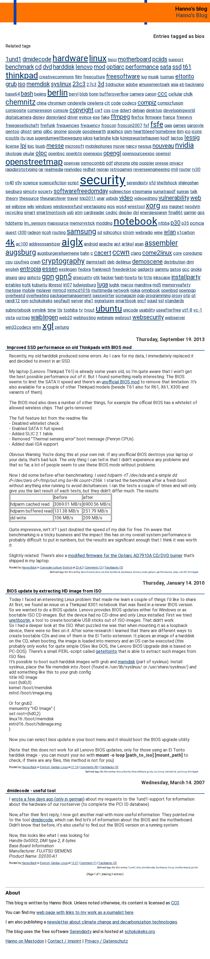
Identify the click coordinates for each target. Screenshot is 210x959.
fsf (146, 125)
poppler (146, 163)
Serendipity (81, 931)
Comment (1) (88, 863)
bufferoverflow (114, 94)
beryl (73, 94)
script (73, 182)
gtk (96, 277)
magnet (176, 206)
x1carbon (186, 232)
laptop (177, 138)
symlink (39, 310)
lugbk (114, 285)
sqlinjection (120, 191)
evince (85, 117)
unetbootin (19, 620)
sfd (152, 182)
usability (147, 310)
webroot (123, 317)
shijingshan (188, 182)
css (107, 110)
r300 (22, 232)
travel (72, 198)
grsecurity (82, 277)
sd (99, 232)
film (78, 76)
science (30, 182)
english (12, 269)
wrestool (136, 206)
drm (190, 262)
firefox (137, 117)
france (169, 117)
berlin (57, 92)
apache (106, 244)
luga (102, 284)
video (126, 197)
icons (197, 131)
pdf (109, 163)
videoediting (146, 198)
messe (55, 145)
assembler (161, 243)
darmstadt (96, 262)
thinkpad (21, 75)
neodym (192, 206)
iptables (13, 285)
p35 (185, 223)
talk (193, 191)
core (177, 253)
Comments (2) (94, 567)
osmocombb (93, 163)
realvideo (73, 169)
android (91, 244)
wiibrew (18, 206)
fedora (84, 269)
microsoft (74, 146)
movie (119, 146)
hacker (107, 277)
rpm (24, 300)
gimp (37, 131)
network (121, 290)
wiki (30, 206)
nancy (131, 146)
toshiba (70, 310)
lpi (23, 145)
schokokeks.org (140, 931)
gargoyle (195, 125)
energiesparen (153, 212)
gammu (162, 269)
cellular (175, 94)
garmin (190, 212)
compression (39, 110)
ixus (30, 138)
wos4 (121, 206)
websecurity (148, 317)
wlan (170, 232)
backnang (194, 84)
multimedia (101, 290)
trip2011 (87, 198)
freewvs (184, 117)
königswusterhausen (139, 138)
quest (11, 232)
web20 (65, 317)
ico (188, 131)
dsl (136, 212)
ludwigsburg (84, 285)
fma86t (175, 212)
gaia (168, 125)
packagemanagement (71, 295)
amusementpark (154, 84)
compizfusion (170, 103)
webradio (144, 232)
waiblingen (44, 317)
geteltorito (106, 651)
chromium (57, 103)
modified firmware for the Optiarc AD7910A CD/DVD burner (125, 555)
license (12, 146)
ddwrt (125, 110)
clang (136, 253)
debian (138, 110)
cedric (112, 212)
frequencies (67, 125)
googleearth (94, 131)
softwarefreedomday (81, 191)
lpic (30, 146)
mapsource (58, 223)
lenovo (84, 66)
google (74, 131)
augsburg (20, 252)
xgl (48, 326)
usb (70, 212)
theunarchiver (53, 198)
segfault (62, 300)
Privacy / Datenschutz (106, 941)
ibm (180, 131)
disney (39, 117)
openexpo (92, 153)
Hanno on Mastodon (24, 941)
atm (79, 212)
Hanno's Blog (191, 15)
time (51, 310)
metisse (13, 290)
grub (11, 84)
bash (27, 93)
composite (15, 110)
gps (201, 212)
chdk (188, 94)
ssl (161, 300)
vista (10, 317)
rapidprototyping (21, 169)
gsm (128, 131)
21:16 (74, 767)
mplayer (43, 290)
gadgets (146, 269)
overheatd (15, 295)
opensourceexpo (138, 153)
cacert (102, 252)
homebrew (166, 131)
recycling (14, 212)
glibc (47, 131)
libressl (55, 285)
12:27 (74, 863)
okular (28, 153)
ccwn (121, 252)
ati (181, 84)
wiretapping (94, 206)
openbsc (56, 153)
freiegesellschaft (22, 125)
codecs (129, 103)
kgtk (26, 285)
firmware (153, 117)
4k (10, 242)
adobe (132, 84)
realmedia (54, 169)
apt (117, 244)
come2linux (157, 252)
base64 (12, 94)
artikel (128, 244)
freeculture (94, 76)
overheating (37, 295)
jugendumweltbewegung (58, 138)
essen (50, 268)
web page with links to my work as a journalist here (84, 912)
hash (119, 277)
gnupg (11, 277)
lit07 (67, 285)
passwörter (104, 295)
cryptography (63, 261)
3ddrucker (115, 84)
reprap (103, 169)
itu (23, 138)
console (60, 110)
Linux (64, 767)
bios (97, 571)
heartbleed (143, 131)
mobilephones (98, 146)
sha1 (88, 300)
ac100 (22, 244)
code (116, 103)
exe (96, 117)
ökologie (13, 153)
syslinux (61, 84)
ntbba (164, 223)
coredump (192, 253)
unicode (130, 310)
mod (99, 66)
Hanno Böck (29, 567)
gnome (60, 131)
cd (38, 66)
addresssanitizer (44, 244)
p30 (175, 222)
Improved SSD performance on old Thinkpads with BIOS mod (69, 347)
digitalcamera (18, 117)
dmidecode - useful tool (31, 790)
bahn (84, 253)
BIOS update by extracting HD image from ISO (54, 591)
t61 (187, 66)
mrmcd (59, 290)
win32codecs (18, 327)
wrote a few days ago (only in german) (47, 799)
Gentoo (55, 767)
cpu (9, 262)
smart (29, 212)
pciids (159, 59)
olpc (41, 153)
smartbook (125, 300)
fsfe (156, 124)
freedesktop (124, 269)
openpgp (187, 290)
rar (41, 169)
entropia (30, 268)
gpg (22, 277)
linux (98, 58)
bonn (93, 94)
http (148, 277)
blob (84, 94)
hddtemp (14, 223)
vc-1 (197, 310)
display (125, 212)
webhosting (84, 317)
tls (59, 310)
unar (101, 198)
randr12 (12, 300)
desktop (154, 110)
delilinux (123, 262)
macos (127, 285)
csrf (99, 110)
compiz (147, 102)
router (185, 169)
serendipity (137, 182)
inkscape (161, 277)
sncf (141, 300)
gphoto (34, 277)
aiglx (72, 242)
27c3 (92, 84)
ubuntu (109, 308)
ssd (177, 66)
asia (174, 84)
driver (72, 117)
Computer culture (51, 567)
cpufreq (21, 262)
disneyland (56, 117)
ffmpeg (120, 116)
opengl (112, 153)
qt (193, 295)
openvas (72, 163)
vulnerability (174, 197)
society (45, 191)
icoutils (12, 138)
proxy (177, 295)
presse (161, 163)
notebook (135, 221)
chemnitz (20, 102)
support (175, 59)
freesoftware (123, 76)
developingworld (179, 110)
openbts (74, 153)
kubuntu (39, 285)
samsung (81, 231)
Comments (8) (89, 767)
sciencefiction (52, 182)
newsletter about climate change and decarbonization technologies (112, 922)
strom (128, 232)
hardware (70, 58)
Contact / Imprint (64, 941)
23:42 (79, 567)
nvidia (184, 145)
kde (115, 138)
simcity (30, 191)
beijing (40, 94)
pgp (141, 295)
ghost (26, 131)
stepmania (142, 191)
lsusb (40, 146)
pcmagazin (126, 295)
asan (139, 244)
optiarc (115, 66)
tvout (89, 310)
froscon (108, 125)
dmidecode (36, 59)
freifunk (47, 125)
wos (111, 206)
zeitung (62, 327)
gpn (48, 276)
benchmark (19, 66)
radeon (34, 232)
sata (165, 66)
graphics (115, 131)
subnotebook (18, 310)
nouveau (163, 145)
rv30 (196, 169)
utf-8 (187, 310)
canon (150, 94)
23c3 (79, 84)
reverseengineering (151, 169)
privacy (176, 163)
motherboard (134, 59)
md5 (157, 285)
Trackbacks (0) (114, 567)
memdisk (38, 84)
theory (11, 198)
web (195, 197)
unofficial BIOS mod (120, 381)
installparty (185, 277)
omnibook (150, 290)
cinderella (76, 103)
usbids (112, 198)
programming (158, 295)
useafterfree (168, 310)
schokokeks (41, 300)
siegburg (13, 191)
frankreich (101, 269)
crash (35, 262)
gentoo (12, 131)
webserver (175, 317)
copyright (81, 109)
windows (43, 206)
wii (7, 206)
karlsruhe (102, 138)
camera (137, 94)
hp (140, 277)
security (103, 180)
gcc (185, 269)
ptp (186, 295)
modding (104, 223)
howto (131, 277)
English (67, 567)
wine (158, 232)
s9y (18, 182)
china (41, 103)
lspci (112, 59)
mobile (28, 290)
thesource (29, 198)
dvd (47, 66)
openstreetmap (34, 161)
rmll (174, 169)
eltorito (184, 76)
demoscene (147, 261)
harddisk (63, 66)
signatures (104, 300)
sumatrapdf (164, 191)
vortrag (23, 317)
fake (105, 117)
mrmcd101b (78, 290)
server (77, 300)
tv (81, 310)
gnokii (196, 269)
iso (21, 84)
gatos (175, 269)
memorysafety (176, 285)
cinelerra (95, 103)
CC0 (175, 902)
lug (144, 76)
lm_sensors (35, 223)
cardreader (94, 212)
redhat (89, 169)
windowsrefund (67, 206)
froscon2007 (129, 125)
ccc (162, 93)
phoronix (122, 163)
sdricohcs (112, 232)
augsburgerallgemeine (58, 253)
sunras (183, 191)
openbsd (169, 290)
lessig (192, 137)
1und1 (13, 59)
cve (115, 110)
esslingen (68, 269)
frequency (90, 125)
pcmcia (197, 223)
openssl (163, 153)
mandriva (143, 285)
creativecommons (56, 76)
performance (142, 66)
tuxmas (167, 76)
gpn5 (63, 276)
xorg (153, 205)
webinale (105, 317)
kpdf (165, 138)
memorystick (82, 223)
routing (59, 232)
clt (107, 103)
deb (111, 262)
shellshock (167, 182)
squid (152, 300)
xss (164, 206)
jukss (88, 138)
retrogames (121, 169)
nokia (135, 290)
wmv (36, 327)
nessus (144, 146)
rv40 (9, 182)
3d (101, 84)
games (179, 125)
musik (153, 76)
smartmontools (51, 212)
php (134, 163)
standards (174, 300)
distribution (174, 262)
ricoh (46, 232)
